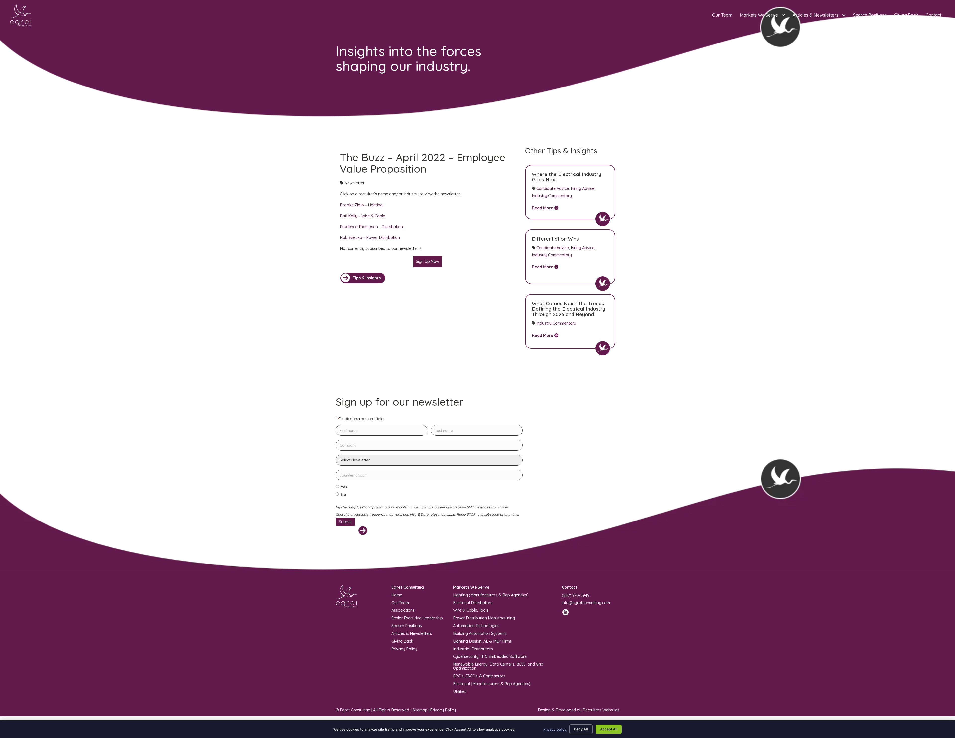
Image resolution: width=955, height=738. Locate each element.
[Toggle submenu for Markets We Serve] (783, 15)
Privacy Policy (404, 648)
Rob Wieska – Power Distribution (370, 237)
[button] (363, 278)
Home (396, 594)
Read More (543, 207)
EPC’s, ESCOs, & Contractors (479, 675)
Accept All (608, 729)
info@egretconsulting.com (586, 602)
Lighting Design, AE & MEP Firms (482, 641)
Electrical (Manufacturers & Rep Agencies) (492, 683)
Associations (403, 610)
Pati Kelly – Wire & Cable (362, 215)
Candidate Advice (552, 188)
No (343, 494)
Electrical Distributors (472, 602)
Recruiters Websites (601, 709)
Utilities (459, 691)
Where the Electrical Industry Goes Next (566, 177)
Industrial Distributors (473, 648)
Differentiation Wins (555, 239)
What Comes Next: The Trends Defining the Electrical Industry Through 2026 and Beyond (568, 308)
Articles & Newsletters (411, 633)
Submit (345, 521)
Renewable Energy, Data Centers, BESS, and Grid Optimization (498, 666)
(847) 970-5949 (575, 595)
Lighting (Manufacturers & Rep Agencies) (491, 594)
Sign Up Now (427, 261)
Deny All (581, 729)
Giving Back (402, 641)
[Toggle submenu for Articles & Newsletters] (843, 15)
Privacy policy (554, 729)
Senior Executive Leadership (417, 617)
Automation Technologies (476, 625)
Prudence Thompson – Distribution (371, 226)
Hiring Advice (582, 188)
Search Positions (406, 625)
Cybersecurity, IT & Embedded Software (490, 656)
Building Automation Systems (480, 633)
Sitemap (420, 709)
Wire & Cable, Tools (471, 610)
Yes (344, 487)
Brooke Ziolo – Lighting (361, 204)
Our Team (400, 602)
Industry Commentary (552, 195)
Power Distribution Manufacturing (484, 617)
